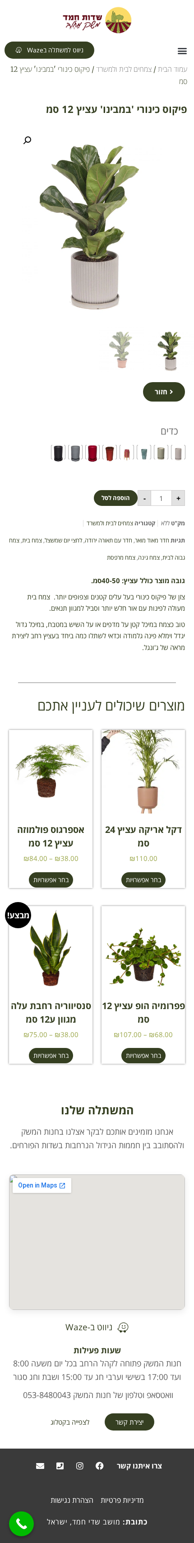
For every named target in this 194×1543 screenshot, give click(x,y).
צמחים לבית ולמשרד (124, 69)
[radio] (178, 452)
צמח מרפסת (121, 557)
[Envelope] (40, 1466)
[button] (182, 50)
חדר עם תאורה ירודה (108, 540)
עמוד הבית (172, 69)
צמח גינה (149, 557)
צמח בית (32, 540)
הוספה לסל (116, 498)
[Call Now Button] (21, 1523)
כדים (169, 431)
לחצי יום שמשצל (63, 540)
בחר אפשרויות (143, 879)
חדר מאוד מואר (152, 540)
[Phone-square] (60, 1466)
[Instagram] (80, 1466)
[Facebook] (100, 1466)
